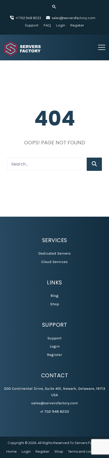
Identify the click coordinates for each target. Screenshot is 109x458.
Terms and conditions (85, 451)
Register (77, 25)
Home (11, 451)
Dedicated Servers (54, 253)
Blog (54, 295)
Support (32, 25)
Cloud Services (54, 261)
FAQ (47, 25)
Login (60, 25)
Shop (54, 304)
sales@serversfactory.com (73, 18)
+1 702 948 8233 (54, 411)
